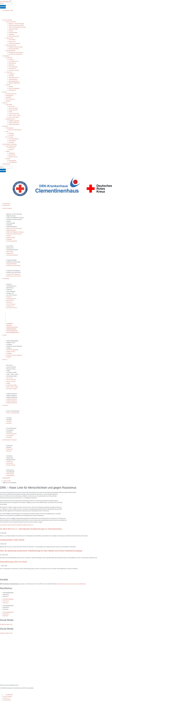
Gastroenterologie (11, 223)
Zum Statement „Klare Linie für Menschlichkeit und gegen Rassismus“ (16, 524)
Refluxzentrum (10, 247)
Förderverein (10, 445)
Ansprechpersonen (73, 583)
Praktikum (9, 348)
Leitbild (8, 370)
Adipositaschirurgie (11, 215)
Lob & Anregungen (11, 291)
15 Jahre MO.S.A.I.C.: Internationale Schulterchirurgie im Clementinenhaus (31, 529)
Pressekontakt (10, 430)
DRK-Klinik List (10, 287)
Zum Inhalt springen (5, 1)
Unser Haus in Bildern (12, 376)
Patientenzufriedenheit (12, 397)
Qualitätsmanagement (12, 393)
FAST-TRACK (10, 246)
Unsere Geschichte (11, 367)
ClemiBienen (10, 456)
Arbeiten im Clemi (11, 342)
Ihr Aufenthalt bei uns (11, 286)
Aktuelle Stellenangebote (12, 340)
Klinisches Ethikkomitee (12, 321)
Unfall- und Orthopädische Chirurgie (15, 217)
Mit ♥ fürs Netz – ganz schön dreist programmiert (11, 689)
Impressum (5, 596)
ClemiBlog (9, 417)
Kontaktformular (82, 583)
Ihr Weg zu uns (10, 293)
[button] (94, 20)
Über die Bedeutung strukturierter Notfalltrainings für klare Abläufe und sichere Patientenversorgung (41, 551)
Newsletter (9, 419)
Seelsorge (9, 314)
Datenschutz (6, 594)
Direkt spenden (10, 470)
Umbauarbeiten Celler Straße (12, 540)
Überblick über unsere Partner (14, 272)
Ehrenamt (9, 447)
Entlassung (9, 289)
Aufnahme (9, 284)
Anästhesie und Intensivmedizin (14, 219)
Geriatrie (9, 221)
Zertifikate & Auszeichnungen (13, 262)
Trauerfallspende (10, 471)
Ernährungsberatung (11, 320)
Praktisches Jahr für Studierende (14, 346)
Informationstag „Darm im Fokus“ (13, 562)
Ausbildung (9, 344)
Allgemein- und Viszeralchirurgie (14, 214)
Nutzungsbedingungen (8, 592)
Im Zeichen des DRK (11, 372)
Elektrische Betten (11, 459)
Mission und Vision (11, 368)
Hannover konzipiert (31, 689)
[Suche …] (3, 6)
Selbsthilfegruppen (11, 318)
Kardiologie (9, 224)
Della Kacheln (10, 457)
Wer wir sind (9, 365)
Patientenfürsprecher (11, 316)
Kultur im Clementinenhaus (13, 411)
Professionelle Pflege (11, 260)
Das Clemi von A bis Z (12, 295)
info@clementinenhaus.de (63, 583)
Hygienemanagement (12, 395)
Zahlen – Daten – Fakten (12, 374)
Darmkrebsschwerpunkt (12, 249)
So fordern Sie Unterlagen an (13, 270)
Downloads (9, 431)
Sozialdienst (9, 312)
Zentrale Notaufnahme (12, 226)
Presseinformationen (11, 428)
